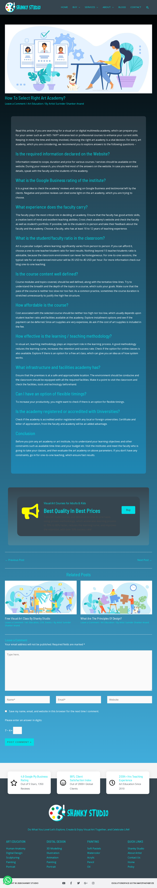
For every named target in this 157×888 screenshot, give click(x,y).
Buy (128, 510)
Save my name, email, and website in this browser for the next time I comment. (54, 711)
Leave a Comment (15, 103)
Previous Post (14, 560)
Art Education (35, 103)
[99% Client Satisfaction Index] (63, 783)
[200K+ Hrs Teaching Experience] (112, 783)
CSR (42, 622)
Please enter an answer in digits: (23, 720)
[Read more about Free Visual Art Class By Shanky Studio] (41, 597)
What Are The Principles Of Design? (101, 618)
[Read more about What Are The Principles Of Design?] (116, 597)
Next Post (144, 560)
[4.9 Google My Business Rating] (14, 783)
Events (48, 622)
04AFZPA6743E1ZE (145, 883)
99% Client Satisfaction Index (80, 778)
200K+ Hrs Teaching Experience (131, 778)
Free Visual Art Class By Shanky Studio (27, 618)
